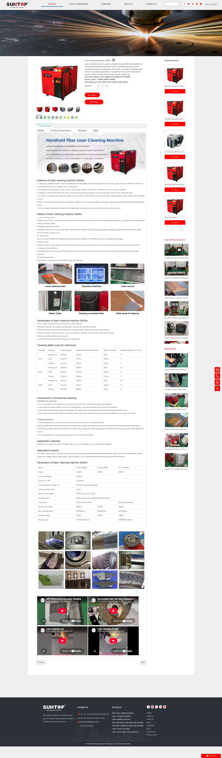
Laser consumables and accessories (125, 732)
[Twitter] (156, 706)
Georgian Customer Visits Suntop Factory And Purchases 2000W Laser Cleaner (176, 389)
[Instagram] (196, 4)
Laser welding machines (121, 719)
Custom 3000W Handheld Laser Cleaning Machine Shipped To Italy (176, 409)
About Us (150, 719)
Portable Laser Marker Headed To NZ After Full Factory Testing (178, 247)
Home (149, 713)
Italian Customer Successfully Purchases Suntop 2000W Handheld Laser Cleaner (176, 429)
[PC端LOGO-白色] (54, 708)
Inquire (93, 95)
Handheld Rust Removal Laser (174, 152)
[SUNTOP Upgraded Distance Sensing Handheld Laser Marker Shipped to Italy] (176, 324)
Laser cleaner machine (120, 729)
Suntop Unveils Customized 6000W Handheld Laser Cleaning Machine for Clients (176, 370)
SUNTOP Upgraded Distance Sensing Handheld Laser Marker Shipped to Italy (178, 327)
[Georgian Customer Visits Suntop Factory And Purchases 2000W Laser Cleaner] (176, 380)
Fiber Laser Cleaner (171, 119)
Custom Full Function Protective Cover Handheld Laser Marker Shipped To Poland (178, 267)
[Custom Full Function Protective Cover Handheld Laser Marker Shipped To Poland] (176, 264)
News (149, 722)
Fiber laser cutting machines (122, 713)
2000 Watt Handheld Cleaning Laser (175, 86)
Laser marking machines (121, 716)
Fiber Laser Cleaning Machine (174, 185)
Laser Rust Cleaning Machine (174, 217)
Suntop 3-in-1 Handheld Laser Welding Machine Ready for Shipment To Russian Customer (176, 469)
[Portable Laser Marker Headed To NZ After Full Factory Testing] (176, 244)
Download (150, 725)
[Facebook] (184, 4)
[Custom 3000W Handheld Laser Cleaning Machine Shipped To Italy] (176, 400)
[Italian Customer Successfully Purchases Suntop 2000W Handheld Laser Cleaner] (176, 420)
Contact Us (151, 732)
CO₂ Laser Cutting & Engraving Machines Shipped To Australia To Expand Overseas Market (178, 307)
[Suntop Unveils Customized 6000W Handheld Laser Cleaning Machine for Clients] (176, 360)
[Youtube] (192, 4)
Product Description (44, 126)
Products (150, 716)
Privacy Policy (152, 735)
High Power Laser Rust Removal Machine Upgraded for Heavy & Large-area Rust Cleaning (178, 287)
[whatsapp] (200, 4)
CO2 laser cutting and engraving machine (127, 726)
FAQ (148, 729)
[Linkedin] (188, 4)
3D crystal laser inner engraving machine (127, 723)
